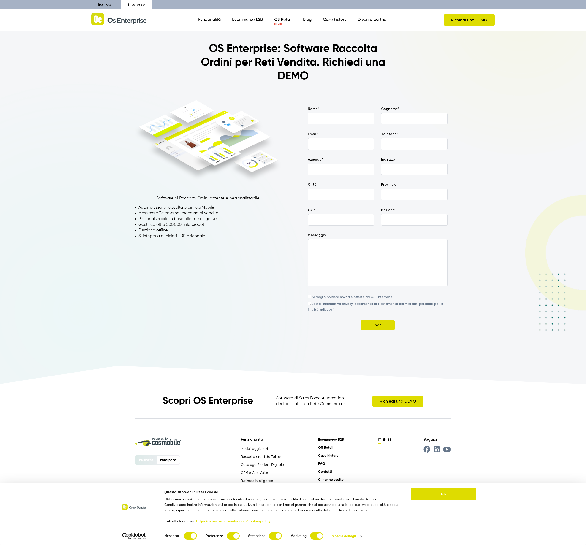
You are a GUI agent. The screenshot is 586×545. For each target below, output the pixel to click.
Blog (307, 20)
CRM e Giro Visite (254, 473)
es (389, 440)
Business (104, 4)
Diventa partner (373, 20)
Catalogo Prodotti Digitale (262, 465)
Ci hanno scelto (331, 479)
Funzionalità (209, 20)
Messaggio (317, 235)
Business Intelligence (257, 481)
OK (443, 494)
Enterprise (136, 5)
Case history (334, 20)
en (384, 440)
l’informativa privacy (337, 304)
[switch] (233, 536)
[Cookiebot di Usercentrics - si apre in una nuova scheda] (134, 536)
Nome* (313, 109)
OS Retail (283, 20)
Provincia (388, 185)
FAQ (321, 463)
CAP (311, 210)
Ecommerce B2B (247, 20)
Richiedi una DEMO (469, 19)
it (379, 440)
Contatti (325, 471)
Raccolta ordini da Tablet (261, 457)
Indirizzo (388, 159)
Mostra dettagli (344, 536)
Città (312, 185)
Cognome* (390, 109)
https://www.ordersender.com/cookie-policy (233, 521)
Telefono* (389, 134)
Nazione (388, 210)
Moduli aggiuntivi (254, 449)
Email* (313, 134)
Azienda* (315, 159)
